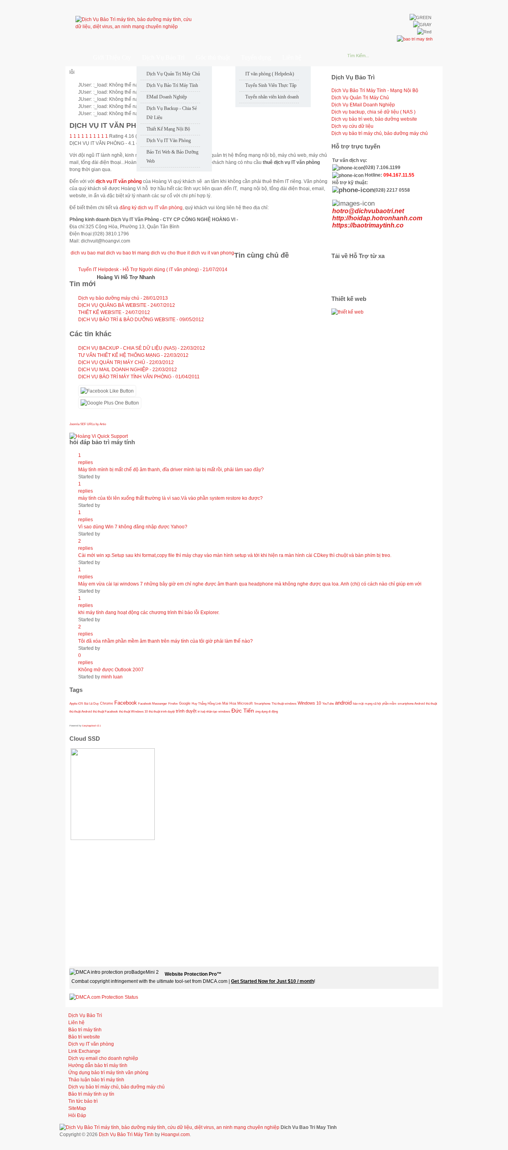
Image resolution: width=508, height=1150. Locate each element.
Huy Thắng (199, 703)
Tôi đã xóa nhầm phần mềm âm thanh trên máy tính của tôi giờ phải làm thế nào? (165, 641)
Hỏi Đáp (77, 1115)
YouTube (328, 703)
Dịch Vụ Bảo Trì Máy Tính (126, 1134)
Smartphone (262, 703)
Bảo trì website (84, 1037)
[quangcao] (415, 39)
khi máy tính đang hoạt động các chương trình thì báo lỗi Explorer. (148, 612)
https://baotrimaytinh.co (368, 225)
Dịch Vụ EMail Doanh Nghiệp (363, 105)
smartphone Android (411, 703)
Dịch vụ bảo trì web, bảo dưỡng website (374, 119)
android (343, 703)
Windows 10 (309, 703)
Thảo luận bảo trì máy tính (96, 1080)
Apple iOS (76, 703)
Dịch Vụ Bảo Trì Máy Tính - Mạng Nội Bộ (374, 90)
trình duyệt (186, 711)
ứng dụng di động (266, 711)
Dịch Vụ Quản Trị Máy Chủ (360, 97)
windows (224, 711)
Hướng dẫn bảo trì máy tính (97, 1065)
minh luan (112, 677)
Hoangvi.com (175, 1134)
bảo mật (358, 703)
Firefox (173, 703)
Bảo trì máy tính (85, 1029)
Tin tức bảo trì (83, 1101)
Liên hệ (76, 1022)
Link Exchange (84, 1051)
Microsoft (245, 703)
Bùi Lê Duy (91, 703)
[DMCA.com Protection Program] (103, 997)
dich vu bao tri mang (128, 253)
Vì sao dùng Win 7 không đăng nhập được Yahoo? (132, 527)
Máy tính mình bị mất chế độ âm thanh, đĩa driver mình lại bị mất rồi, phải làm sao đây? (171, 469)
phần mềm (389, 703)
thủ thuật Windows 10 (133, 711)
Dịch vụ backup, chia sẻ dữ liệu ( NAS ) (373, 112)
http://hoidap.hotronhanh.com (377, 218)
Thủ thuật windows (283, 703)
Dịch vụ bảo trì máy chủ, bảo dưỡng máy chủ (379, 133)
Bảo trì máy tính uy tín (91, 1094)
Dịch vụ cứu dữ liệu (352, 126)
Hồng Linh (214, 703)
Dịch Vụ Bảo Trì (85, 1015)
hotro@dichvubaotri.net (368, 211)
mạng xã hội (373, 703)
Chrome (106, 703)
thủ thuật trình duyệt (162, 711)
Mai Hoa (229, 703)
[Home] (75, 57)
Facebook (125, 703)
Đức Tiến (242, 710)
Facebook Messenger (152, 703)
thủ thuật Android (80, 711)
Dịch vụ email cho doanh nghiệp (103, 1058)
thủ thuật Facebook (105, 711)
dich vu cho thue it (170, 253)
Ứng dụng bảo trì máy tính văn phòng (108, 1072)
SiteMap (77, 1108)
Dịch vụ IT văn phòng (91, 1044)
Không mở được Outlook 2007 (111, 669)
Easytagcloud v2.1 (91, 725)
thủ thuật (431, 703)
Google (184, 703)
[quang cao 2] (347, 312)
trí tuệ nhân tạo (207, 711)
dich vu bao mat (88, 253)
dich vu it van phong (212, 253)
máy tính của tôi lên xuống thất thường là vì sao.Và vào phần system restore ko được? (170, 498)
